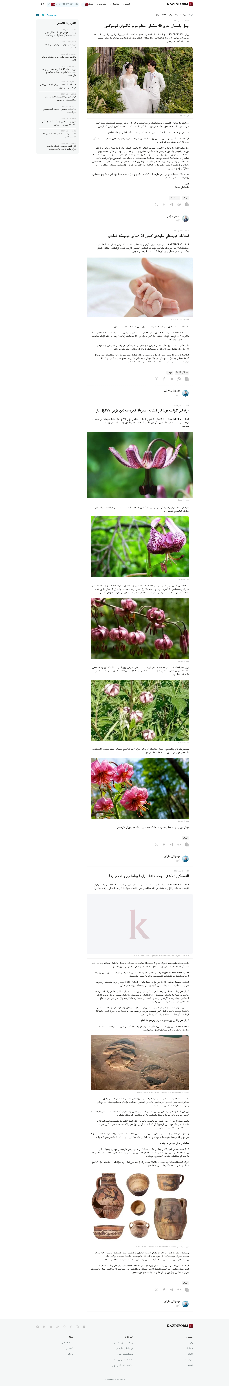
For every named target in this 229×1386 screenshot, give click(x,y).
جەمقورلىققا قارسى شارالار (123, 1360)
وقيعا (170, 15)
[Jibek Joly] (51, 15)
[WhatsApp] (179, 205)
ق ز (53, 4)
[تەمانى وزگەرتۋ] (85, 5)
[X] (156, 205)
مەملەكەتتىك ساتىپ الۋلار (122, 1365)
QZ (71, 4)
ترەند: (190, 15)
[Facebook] (164, 205)
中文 (58, 4)
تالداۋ (91, 5)
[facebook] (70, 1326)
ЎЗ (49, 4)
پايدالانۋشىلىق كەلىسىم (123, 1343)
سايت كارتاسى (67, 1343)
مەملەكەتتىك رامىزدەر (124, 1354)
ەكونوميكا (189, 1360)
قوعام (185, 198)
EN (63, 4)
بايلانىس (69, 1348)
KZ (76, 4)
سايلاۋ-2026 (182, 372)
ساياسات (189, 1348)
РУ (67, 4)
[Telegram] (171, 205)
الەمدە (190, 1365)
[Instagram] (186, 205)
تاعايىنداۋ (177, 15)
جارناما (70, 1354)
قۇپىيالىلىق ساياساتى (124, 1348)
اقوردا (185, 15)
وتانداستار (174, 198)
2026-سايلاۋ (161, 15)
